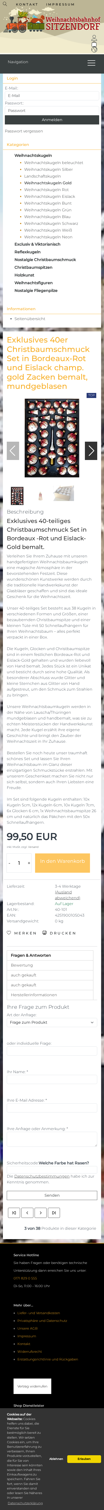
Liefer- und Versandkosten (38, 1313)
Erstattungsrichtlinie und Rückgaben (47, 1359)
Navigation (18, 62)
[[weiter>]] (41, 1213)
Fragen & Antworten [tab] (31, 955)
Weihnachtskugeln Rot (46, 189)
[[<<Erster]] (14, 1213)
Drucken (62, 933)
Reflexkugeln (28, 252)
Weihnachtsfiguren (34, 283)
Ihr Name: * (17, 1072)
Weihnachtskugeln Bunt (48, 203)
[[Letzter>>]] (54, 1213)
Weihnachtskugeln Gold (48, 183)
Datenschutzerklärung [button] (25, 1503)
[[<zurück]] (27, 1213)
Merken (24, 933)
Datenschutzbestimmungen (42, 1176)
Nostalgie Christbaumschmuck (45, 259)
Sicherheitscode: (23, 1163)
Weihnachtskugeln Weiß (48, 230)
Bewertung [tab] (22, 965)
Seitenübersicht (30, 318)
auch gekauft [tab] (23, 975)
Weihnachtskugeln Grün (48, 210)
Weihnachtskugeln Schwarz (51, 223)
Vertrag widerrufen (32, 1386)
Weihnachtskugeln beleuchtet (53, 162)
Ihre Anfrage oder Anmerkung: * (37, 1128)
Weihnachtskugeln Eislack (49, 196)
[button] (91, 451)
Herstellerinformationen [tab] (34, 995)
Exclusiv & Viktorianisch (37, 244)
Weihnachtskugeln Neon (48, 237)
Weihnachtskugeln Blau (47, 216)
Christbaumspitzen (33, 267)
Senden (52, 1195)
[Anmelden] (94, 38)
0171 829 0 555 (25, 1278)
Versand (33, 847)
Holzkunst (24, 275)
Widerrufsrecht (29, 1351)
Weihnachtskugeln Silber (48, 169)
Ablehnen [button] (56, 1459)
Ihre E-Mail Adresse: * (27, 1100)
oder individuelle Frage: (29, 1043)
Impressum (60, 4)
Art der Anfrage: (22, 1015)
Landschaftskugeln (42, 176)
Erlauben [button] (84, 1459)
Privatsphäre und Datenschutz (42, 1321)
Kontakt (27, 4)
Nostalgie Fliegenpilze (36, 290)
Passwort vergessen (24, 131)
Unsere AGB (27, 1328)
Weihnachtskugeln (33, 155)
